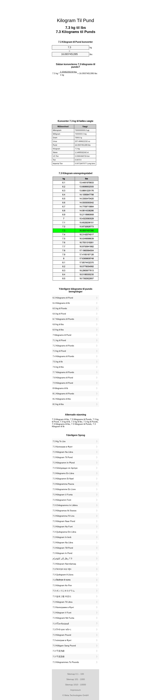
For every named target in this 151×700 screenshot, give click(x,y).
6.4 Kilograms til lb (61, 303)
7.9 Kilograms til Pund (63, 383)
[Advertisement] (27, 45)
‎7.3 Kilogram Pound (62, 635)
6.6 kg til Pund (59, 314)
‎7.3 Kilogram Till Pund (63, 548)
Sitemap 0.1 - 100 (75, 674)
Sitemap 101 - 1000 (75, 679)
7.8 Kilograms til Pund (63, 377)
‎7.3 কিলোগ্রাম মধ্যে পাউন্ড (62, 569)
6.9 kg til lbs (58, 329)
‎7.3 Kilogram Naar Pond (64, 521)
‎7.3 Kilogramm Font (62, 500)
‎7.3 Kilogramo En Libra (63, 473)
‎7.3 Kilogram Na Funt (63, 526)
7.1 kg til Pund (59, 340)
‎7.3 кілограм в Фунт (62, 640)
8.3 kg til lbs (58, 404)
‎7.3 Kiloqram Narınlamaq (64, 564)
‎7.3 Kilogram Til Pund (63, 457)
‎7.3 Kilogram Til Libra (62, 602)
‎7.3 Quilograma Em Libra (64, 532)
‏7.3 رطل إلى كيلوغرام (62, 558)
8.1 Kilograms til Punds (63, 393)
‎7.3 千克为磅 (58, 651)
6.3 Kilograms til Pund (63, 298)
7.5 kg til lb (58, 361)
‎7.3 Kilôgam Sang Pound (64, 645)
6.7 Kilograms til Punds (63, 319)
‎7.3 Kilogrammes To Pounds (66, 662)
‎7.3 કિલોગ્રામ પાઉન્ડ (62, 629)
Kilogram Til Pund (75, 20)
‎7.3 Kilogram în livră (62, 537)
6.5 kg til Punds (60, 308)
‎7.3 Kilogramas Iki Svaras (64, 510)
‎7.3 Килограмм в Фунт (63, 607)
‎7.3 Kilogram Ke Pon (62, 585)
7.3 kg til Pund (59, 351)
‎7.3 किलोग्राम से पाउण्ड (61, 580)
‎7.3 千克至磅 (58, 656)
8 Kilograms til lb (60, 388)
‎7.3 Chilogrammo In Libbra (65, 505)
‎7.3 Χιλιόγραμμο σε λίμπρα (65, 468)
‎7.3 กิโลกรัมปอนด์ (61, 624)
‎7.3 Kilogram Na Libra (63, 452)
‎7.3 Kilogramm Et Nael (63, 478)
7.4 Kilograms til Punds (63, 356)
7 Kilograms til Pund (62, 335)
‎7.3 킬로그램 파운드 (62, 596)
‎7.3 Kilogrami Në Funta (63, 618)
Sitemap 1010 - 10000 (75, 684)
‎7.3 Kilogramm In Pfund (64, 462)
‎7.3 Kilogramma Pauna (63, 484)
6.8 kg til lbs (58, 324)
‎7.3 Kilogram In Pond (62, 553)
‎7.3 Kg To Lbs (59, 441)
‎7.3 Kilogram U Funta (63, 494)
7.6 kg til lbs (58, 367)
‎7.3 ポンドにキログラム (64, 591)
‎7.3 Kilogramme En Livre (64, 489)
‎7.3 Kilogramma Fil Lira (63, 516)
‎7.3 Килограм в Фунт (62, 446)
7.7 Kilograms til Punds (63, 372)
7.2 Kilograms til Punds (63, 345)
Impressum (75, 690)
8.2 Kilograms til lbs (62, 399)
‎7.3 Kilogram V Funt (62, 612)
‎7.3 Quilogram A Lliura (63, 574)
